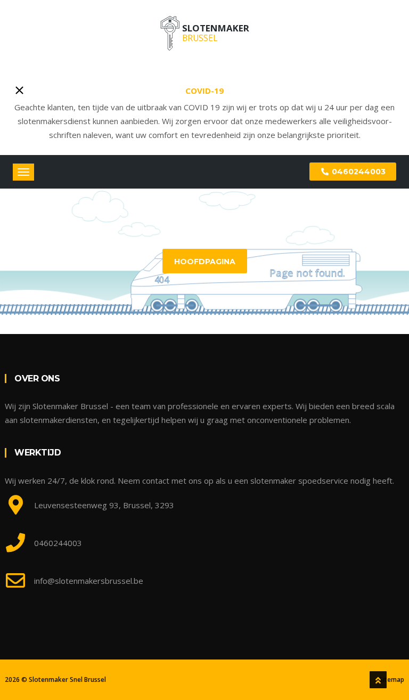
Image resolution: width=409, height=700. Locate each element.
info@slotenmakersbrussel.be (88, 580)
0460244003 (358, 171)
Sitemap (391, 680)
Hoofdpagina (204, 261)
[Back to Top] (378, 679)
